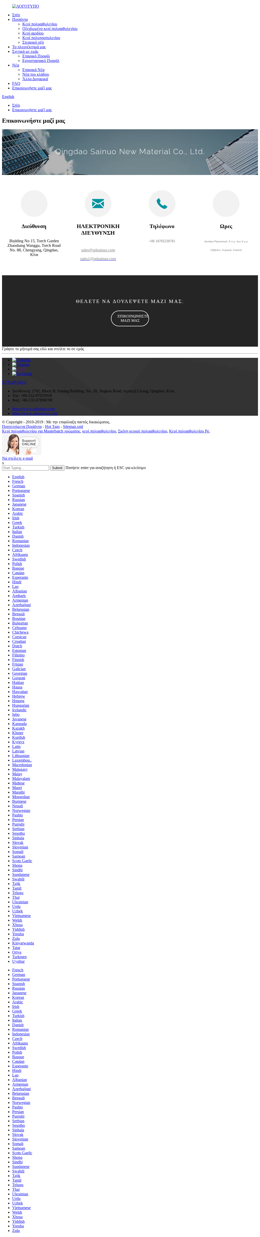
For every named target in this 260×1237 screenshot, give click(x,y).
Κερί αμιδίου (33, 33)
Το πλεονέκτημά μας (29, 47)
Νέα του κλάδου (35, 74)
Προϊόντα (20, 19)
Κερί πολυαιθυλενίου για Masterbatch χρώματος (41, 431)
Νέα (15, 65)
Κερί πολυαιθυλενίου (39, 24)
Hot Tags (52, 426)
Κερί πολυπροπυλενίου (41, 38)
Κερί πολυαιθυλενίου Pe (189, 431)
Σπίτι (16, 15)
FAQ (16, 83)
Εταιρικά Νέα (33, 70)
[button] (130, 318)
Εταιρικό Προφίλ (36, 56)
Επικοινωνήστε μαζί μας (32, 88)
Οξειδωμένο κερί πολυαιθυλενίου (49, 28)
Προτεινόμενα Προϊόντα (22, 426)
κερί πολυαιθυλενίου (99, 431)
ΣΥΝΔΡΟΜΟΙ (14, 382)
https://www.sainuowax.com (35, 413)
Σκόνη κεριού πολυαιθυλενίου (142, 431)
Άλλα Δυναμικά (35, 79)
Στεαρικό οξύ (33, 42)
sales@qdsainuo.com (98, 250)
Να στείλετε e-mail (17, 458)
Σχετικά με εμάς (25, 51)
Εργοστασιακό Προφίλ (40, 60)
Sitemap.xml (73, 426)
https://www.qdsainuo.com (33, 409)
